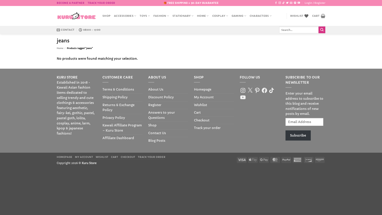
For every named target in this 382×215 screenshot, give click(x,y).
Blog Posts (156, 141)
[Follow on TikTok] (283, 3)
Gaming (238, 16)
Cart (197, 112)
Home (201, 16)
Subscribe (298, 135)
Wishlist (200, 105)
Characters (259, 16)
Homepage (202, 89)
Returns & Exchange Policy (118, 107)
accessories (124, 16)
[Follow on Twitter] (287, 3)
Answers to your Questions (161, 115)
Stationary (181, 16)
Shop (106, 16)
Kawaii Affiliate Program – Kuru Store (122, 127)
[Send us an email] (291, 3)
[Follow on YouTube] (299, 3)
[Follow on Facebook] (276, 3)
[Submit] (322, 29)
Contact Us (157, 133)
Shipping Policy (115, 97)
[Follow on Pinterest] (295, 3)
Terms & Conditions (118, 89)
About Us (155, 89)
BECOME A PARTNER (71, 2)
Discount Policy (161, 97)
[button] (315, 3)
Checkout (202, 120)
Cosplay (218, 16)
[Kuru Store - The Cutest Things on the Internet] (76, 16)
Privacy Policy (113, 118)
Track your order (101, 2)
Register (154, 105)
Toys (143, 16)
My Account (204, 97)
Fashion (159, 16)
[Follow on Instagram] (280, 3)
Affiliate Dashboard (118, 138)
